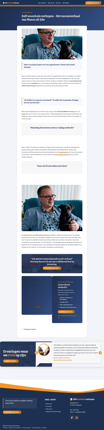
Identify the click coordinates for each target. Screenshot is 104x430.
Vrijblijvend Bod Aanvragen (53, 411)
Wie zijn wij (49, 409)
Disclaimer (44, 427)
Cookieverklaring (36, 427)
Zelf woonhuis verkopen (62, 154)
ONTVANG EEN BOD (52, 268)
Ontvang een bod (66, 312)
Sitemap (5, 427)
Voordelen (49, 406)
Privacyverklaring (26, 427)
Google (74, 147)
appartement (64, 152)
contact (38, 306)
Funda (23, 114)
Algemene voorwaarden (15, 427)
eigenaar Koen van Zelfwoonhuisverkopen (36, 235)
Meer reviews (11, 361)
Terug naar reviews (30, 329)
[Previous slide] (36, 352)
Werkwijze (49, 404)
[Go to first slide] (100, 352)
